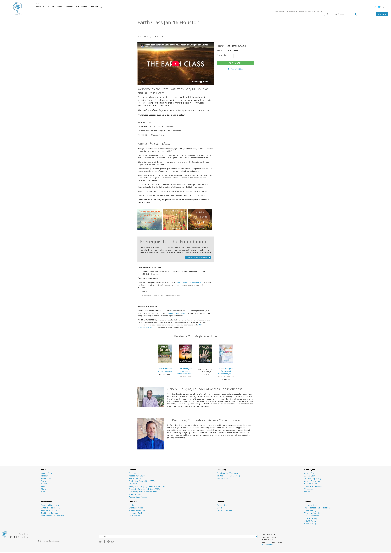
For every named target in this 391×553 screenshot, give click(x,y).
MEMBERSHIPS (56, 7)
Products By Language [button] (306, 12)
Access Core (309, 473)
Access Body (309, 476)
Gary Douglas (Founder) (227, 473)
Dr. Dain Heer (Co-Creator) (228, 476)
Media (219, 508)
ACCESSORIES (69, 7)
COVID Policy (310, 521)
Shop (43, 489)
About (44, 484)
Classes (44, 476)
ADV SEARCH (93, 7)
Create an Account (137, 508)
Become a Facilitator (50, 510)
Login (131, 505)
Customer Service (224, 510)
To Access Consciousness (44, 4)
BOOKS (38, 7)
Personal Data (310, 505)
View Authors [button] (291, 12)
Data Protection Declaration (317, 508)
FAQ (43, 486)
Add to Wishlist (236, 69)
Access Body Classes (138, 497)
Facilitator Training (49, 513)
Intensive (133, 484)
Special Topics (310, 484)
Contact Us (222, 505)
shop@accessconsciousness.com (189, 282)
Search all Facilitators (51, 505)
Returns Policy (310, 518)
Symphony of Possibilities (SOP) (143, 492)
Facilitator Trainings (313, 486)
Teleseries (308, 489)
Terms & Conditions (313, 513)
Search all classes (136, 473)
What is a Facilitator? (50, 508)
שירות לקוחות (267, 544)
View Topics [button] (279, 12)
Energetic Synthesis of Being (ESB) (144, 489)
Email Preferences (137, 510)
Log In (374, 7)
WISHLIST (320, 12)
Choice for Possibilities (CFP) (142, 481)
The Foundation (136, 478)
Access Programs (312, 481)
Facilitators (46, 478)
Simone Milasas (224, 478)
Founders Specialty (312, 478)
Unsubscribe (134, 516)
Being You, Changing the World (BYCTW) (147, 486)
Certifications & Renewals (52, 516)
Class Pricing (310, 524)
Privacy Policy (310, 510)
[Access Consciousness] (17, 8)
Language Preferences (139, 513)
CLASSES (46, 7)
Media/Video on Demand (176, 313)
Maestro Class (135, 494)
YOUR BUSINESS (81, 7)
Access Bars (46, 473)
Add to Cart (235, 63)
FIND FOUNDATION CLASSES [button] (197, 258)
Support (45, 481)
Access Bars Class (137, 476)
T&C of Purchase (311, 516)
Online (307, 492)
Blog (43, 492)
